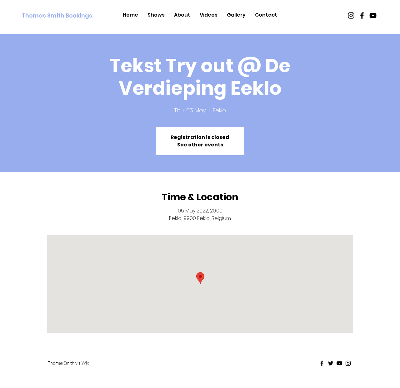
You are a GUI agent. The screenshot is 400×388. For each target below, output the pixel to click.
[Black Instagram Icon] (351, 15)
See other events (200, 144)
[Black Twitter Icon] (330, 363)
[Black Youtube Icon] (373, 15)
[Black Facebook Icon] (362, 15)
